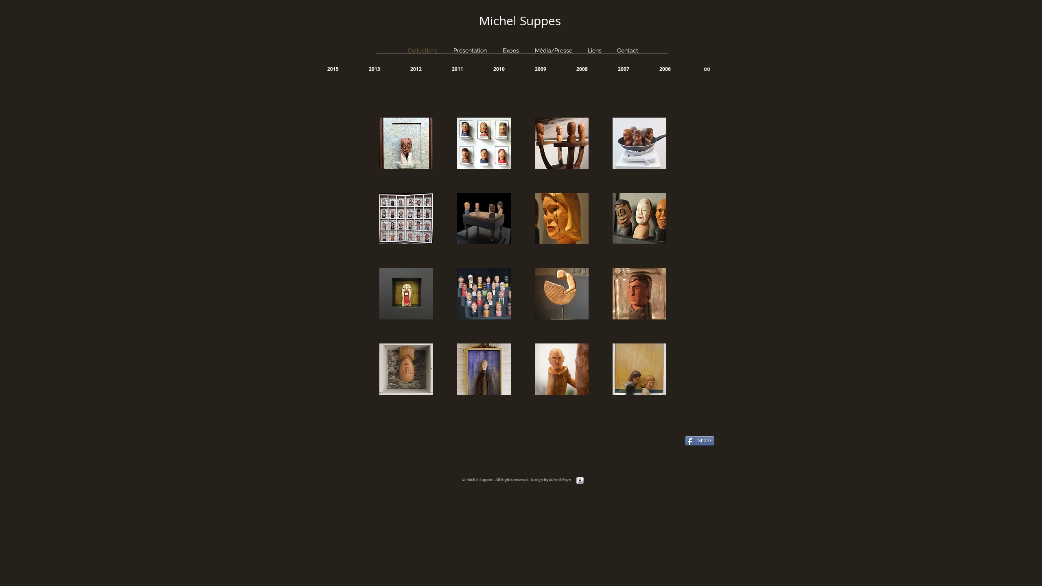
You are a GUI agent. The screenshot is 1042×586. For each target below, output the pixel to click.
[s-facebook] (580, 480)
